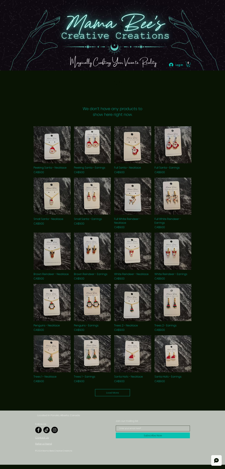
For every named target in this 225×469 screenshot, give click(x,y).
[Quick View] (52, 144)
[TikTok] (46, 430)
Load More (112, 392)
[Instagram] (54, 430)
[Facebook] (38, 430)
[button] (188, 64)
